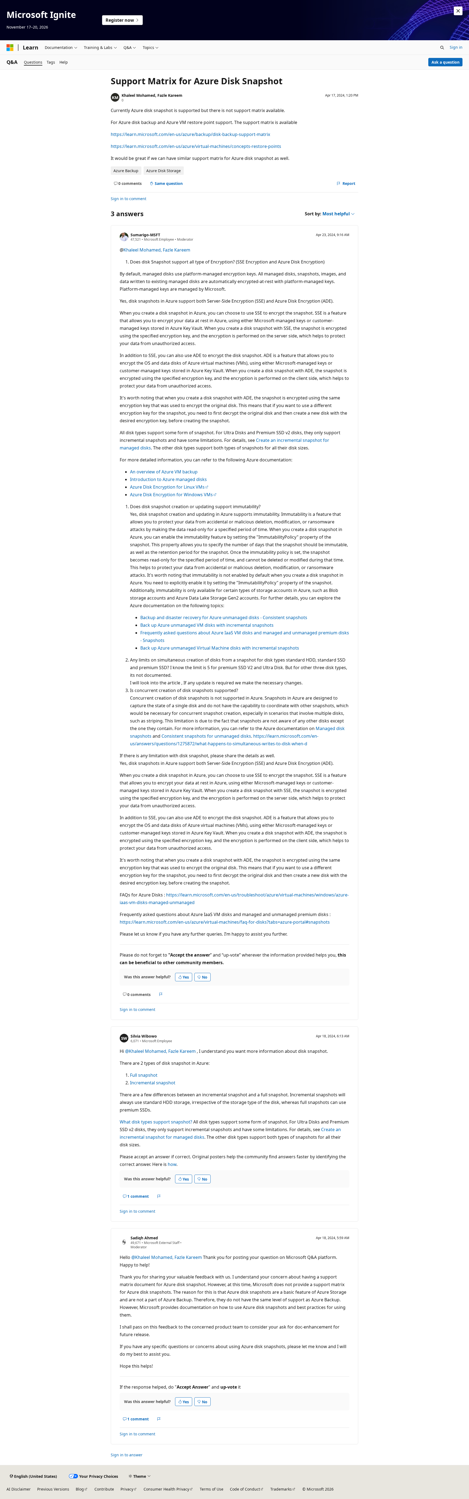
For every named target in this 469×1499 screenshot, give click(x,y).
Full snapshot (143, 1075)
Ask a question (446, 62)
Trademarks (281, 1489)
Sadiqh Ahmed (144, 1237)
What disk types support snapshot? (156, 1122)
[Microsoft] (10, 47)
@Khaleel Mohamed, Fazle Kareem (161, 1051)
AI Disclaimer (19, 1489)
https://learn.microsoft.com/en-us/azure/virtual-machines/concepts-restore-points (196, 146)
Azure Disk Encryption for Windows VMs (171, 495)
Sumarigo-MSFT (145, 234)
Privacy (127, 1489)
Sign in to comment (128, 198)
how (172, 1164)
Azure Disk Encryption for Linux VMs (167, 487)
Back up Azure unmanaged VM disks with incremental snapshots (207, 625)
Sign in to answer (126, 1454)
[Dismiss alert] (458, 11)
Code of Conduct (245, 1489)
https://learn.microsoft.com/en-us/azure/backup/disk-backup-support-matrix (190, 134)
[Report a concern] (161, 994)
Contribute (104, 1489)
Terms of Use (211, 1489)
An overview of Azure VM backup (164, 472)
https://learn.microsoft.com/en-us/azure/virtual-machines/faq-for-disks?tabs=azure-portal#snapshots (225, 922)
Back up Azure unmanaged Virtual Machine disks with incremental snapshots (219, 648)
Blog (80, 1489)
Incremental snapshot (152, 1083)
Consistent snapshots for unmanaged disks (206, 736)
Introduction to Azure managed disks (168, 479)
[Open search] (442, 47)
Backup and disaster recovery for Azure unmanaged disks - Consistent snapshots (223, 617)
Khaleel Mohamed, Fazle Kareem (152, 95)
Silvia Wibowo (144, 1036)
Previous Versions (53, 1489)
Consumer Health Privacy (166, 1489)
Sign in (456, 47)
